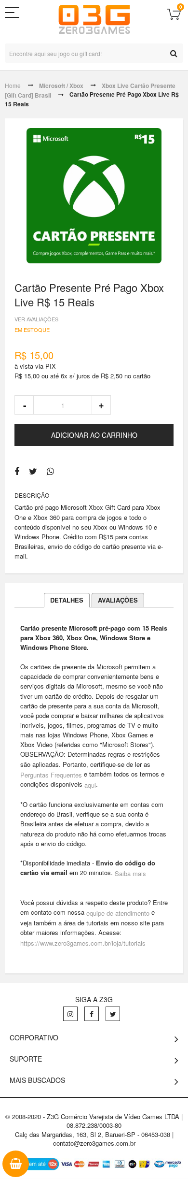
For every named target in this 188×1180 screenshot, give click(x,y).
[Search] (173, 53)
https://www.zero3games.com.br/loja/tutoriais (83, 943)
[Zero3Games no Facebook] (91, 1014)
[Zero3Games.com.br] (94, 19)
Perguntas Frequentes (51, 774)
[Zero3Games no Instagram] (70, 1014)
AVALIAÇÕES (118, 599)
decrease (24, 405)
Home (13, 85)
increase (101, 405)
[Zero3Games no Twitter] (113, 1014)
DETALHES (66, 599)
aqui (90, 785)
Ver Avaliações (36, 319)
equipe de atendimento (117, 913)
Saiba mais (130, 873)
